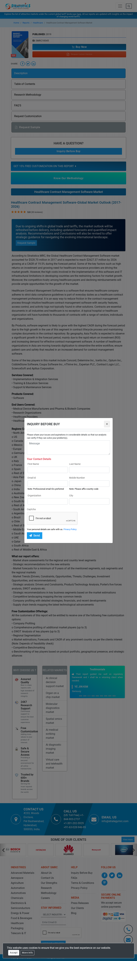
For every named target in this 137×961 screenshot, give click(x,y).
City (71, 495)
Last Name (75, 464)
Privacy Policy (70, 529)
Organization (34, 495)
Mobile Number (77, 477)
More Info (27, 952)
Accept (14, 952)
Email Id (32, 477)
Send (36, 535)
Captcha (31, 509)
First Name (33, 464)
